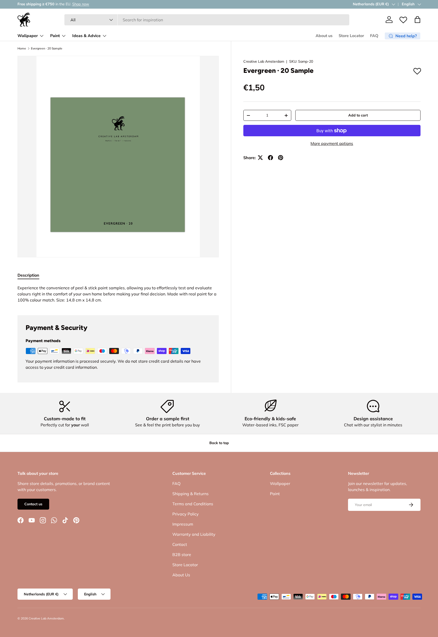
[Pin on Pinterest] (281, 158)
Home (21, 48)
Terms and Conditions (192, 503)
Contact (179, 544)
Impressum (182, 524)
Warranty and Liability (193, 534)
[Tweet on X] (260, 158)
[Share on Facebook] (270, 158)
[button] (417, 19)
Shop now (80, 4)
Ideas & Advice (86, 36)
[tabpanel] (118, 294)
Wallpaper (27, 36)
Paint (55, 36)
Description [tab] (28, 275)
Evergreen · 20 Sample (46, 48)
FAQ (374, 36)
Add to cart (358, 115)
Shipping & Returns (190, 493)
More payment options (332, 143)
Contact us (33, 504)
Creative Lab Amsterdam (263, 61)
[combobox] (207, 19)
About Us (181, 574)
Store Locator (351, 36)
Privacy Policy (185, 513)
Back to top (219, 443)
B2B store (181, 554)
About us (324, 36)
